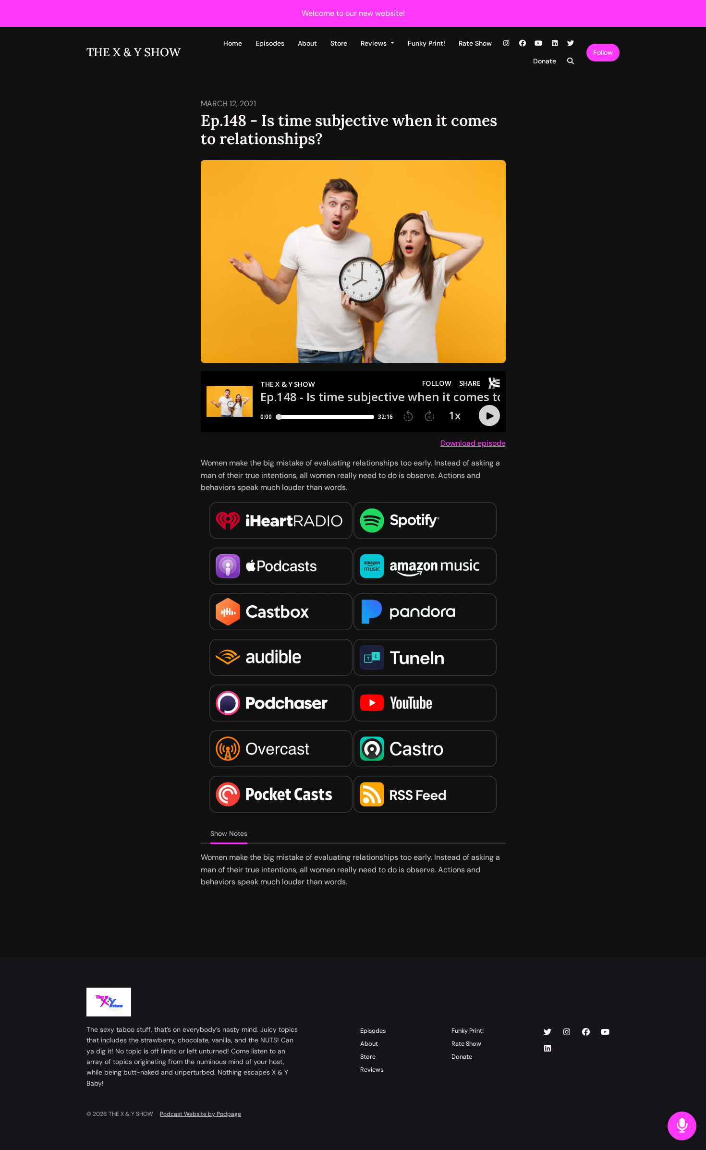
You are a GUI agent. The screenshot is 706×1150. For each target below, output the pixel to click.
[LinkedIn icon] (547, 1048)
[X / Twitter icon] (547, 1032)
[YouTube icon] (605, 1032)
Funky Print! (426, 43)
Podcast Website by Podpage (200, 1114)
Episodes (270, 43)
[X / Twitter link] (571, 43)
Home (232, 43)
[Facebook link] (522, 43)
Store (338, 43)
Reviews (375, 43)
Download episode (473, 443)
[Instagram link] (507, 43)
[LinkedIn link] (555, 43)
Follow (603, 52)
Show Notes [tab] (228, 833)
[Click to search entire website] (571, 61)
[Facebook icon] (586, 1032)
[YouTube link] (539, 43)
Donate (544, 61)
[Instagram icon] (567, 1032)
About (307, 43)
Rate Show (475, 43)
